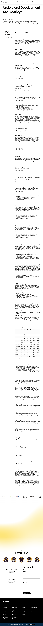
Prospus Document (24, 611)
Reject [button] (33, 624)
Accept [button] (31, 624)
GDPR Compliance (14, 617)
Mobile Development (15, 607)
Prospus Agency (24, 607)
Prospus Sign (23, 610)
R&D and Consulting (5, 607)
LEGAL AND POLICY (33, 604)
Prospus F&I (23, 614)
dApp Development (15, 610)
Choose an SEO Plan (16, 4)
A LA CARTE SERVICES (6, 604)
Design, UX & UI (5, 611)
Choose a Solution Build (8, 4)
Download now (11, 572)
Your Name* (24, 571)
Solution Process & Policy (34, 610)
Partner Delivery (14, 614)
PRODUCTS (23, 604)
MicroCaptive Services (15, 618)
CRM (13, 611)
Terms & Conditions (34, 607)
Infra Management (5, 618)
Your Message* (25, 582)
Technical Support (5, 617)
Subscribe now (11, 582)
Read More (27, 624)
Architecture (4, 610)
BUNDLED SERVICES (15, 604)
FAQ (32, 611)
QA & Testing (5, 614)
